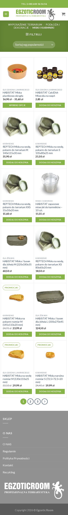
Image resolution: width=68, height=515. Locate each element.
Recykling (9, 472)
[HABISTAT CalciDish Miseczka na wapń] (50, 72)
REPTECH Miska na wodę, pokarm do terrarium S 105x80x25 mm (50, 150)
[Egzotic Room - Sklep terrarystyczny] (35, 14)
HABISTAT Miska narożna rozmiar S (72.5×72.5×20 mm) (50, 378)
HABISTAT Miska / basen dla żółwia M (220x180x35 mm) (17, 264)
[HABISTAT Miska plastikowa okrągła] (17, 72)
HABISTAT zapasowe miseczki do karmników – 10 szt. (49, 207)
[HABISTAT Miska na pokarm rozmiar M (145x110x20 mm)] (17, 297)
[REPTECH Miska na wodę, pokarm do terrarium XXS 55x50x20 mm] (17, 183)
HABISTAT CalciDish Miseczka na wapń (47, 94)
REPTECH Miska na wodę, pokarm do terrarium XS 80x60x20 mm (50, 264)
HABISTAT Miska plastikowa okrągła (13, 94)
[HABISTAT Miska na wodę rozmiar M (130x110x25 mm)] (17, 355)
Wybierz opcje (17, 105)
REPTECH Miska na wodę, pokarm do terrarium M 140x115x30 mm (17, 150)
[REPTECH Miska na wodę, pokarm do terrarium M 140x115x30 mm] (17, 126)
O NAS (7, 444)
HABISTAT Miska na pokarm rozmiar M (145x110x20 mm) (14, 321)
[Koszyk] (63, 14)
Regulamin (9, 451)
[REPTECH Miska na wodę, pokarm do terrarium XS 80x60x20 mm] (50, 240)
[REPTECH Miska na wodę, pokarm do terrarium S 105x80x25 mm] (50, 126)
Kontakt (8, 465)
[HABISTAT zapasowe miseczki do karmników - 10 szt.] (50, 183)
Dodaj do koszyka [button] (50, 105)
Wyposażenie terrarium (25, 24)
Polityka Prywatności (16, 458)
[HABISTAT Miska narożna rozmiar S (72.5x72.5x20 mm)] (50, 355)
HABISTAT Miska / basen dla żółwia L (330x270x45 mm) (49, 321)
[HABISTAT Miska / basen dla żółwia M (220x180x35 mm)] (17, 240)
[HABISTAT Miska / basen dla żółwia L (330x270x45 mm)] (50, 297)
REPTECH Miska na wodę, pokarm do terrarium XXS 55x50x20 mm (17, 207)
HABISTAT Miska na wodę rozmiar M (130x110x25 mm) (17, 378)
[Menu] (6, 14)
